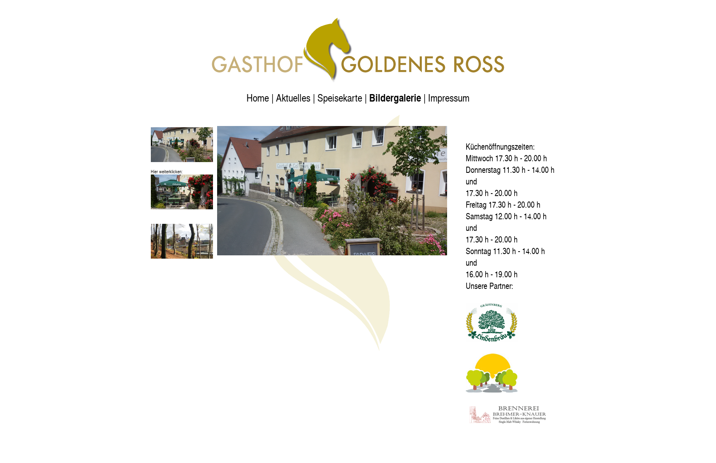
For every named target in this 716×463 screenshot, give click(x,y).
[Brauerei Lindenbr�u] (492, 338)
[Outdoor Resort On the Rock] (492, 389)
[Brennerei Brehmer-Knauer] (507, 422)
